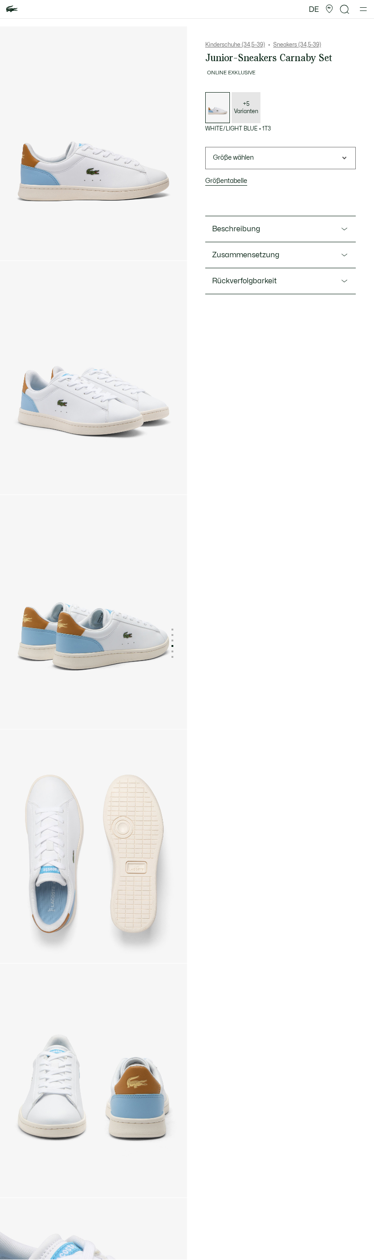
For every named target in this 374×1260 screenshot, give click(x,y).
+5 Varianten (246, 107)
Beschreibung (236, 229)
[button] (329, 9)
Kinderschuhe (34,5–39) (235, 44)
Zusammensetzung (245, 255)
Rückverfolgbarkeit (244, 281)
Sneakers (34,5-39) (297, 44)
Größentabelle (226, 181)
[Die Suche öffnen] (345, 9)
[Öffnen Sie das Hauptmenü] (363, 9)
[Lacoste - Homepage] (12, 9)
